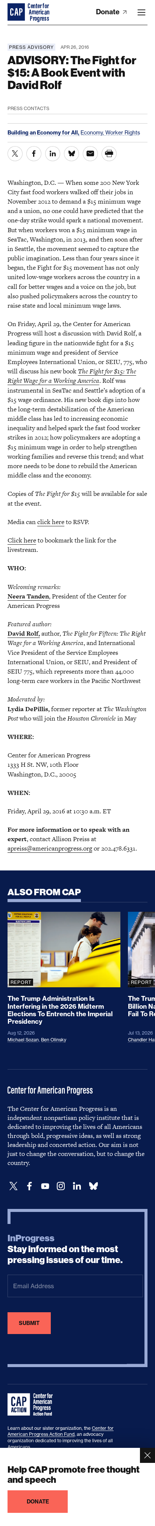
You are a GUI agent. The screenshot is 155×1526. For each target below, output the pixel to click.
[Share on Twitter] (15, 153)
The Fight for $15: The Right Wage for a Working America (72, 376)
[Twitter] (14, 1186)
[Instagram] (61, 1186)
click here (50, 521)
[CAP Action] (32, 1404)
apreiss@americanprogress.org (50, 848)
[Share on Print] (109, 153)
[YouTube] (45, 1186)
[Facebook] (29, 1186)
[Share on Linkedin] (52, 153)
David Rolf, (24, 633)
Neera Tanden (28, 596)
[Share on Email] (90, 153)
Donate (108, 12)
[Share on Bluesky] (71, 153)
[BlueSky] (93, 1186)
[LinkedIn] (77, 1186)
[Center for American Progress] (17, 12)
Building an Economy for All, (44, 132)
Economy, (93, 132)
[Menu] (141, 12)
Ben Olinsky (53, 1040)
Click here (22, 540)
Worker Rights (122, 132)
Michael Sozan (23, 1040)
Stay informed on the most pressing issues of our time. (65, 1249)
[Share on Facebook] (33, 153)
